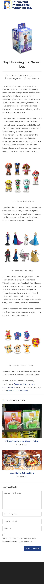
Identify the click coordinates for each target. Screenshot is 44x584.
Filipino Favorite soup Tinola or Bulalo (22, 441)
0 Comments (33, 79)
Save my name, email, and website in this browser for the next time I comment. (19, 540)
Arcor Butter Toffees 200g (22, 473)
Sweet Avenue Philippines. (18, 391)
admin (11, 75)
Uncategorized (15, 79)
